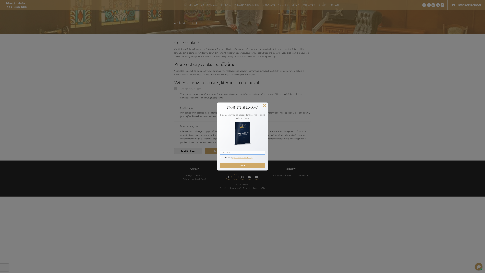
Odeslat (242, 165)
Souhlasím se (227, 158)
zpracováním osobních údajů (242, 158)
